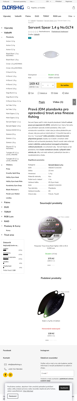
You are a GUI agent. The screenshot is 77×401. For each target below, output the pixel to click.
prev (29, 239)
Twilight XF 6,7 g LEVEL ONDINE (12, 160)
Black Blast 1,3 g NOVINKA (12, 55)
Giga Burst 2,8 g (12, 97)
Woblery (9, 165)
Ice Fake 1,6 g (11, 109)
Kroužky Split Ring (13, 173)
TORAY (7, 211)
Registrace (69, 1)
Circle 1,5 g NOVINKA (14, 64)
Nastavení (12, 396)
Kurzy (8, 230)
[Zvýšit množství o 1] (52, 85)
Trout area (9, 234)
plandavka (6, 253)
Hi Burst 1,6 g (11, 76)
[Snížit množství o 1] (42, 85)
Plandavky (10, 37)
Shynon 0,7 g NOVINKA (11, 148)
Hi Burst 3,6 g (11, 89)
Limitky (9, 198)
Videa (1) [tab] (58, 102)
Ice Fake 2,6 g (11, 105)
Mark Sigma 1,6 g (12, 118)
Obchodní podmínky (19, 2)
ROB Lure (8, 216)
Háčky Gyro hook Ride (14, 181)
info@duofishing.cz (15, 364)
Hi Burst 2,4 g (11, 84)
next (72, 239)
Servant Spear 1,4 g (13, 126)
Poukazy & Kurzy (12, 226)
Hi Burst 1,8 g (11, 80)
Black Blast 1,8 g (12, 60)
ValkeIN (8, 32)
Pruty (8, 169)
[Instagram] (10, 375)
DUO (6, 207)
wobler (5, 249)
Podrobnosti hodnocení (60, 31)
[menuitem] (7, 16)
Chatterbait (7, 266)
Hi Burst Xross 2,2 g (13, 101)
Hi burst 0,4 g (11, 72)
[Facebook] (5, 375)
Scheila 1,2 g (10, 138)
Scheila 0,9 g (10, 134)
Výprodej (8, 28)
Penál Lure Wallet (13, 194)
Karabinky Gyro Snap (14, 185)
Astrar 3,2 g (10, 49)
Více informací (28, 391)
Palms (7, 202)
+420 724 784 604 (15, 369)
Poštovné (6, 2)
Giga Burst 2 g (11, 93)
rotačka (5, 262)
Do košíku (65, 85)
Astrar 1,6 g (10, 41)
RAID (6, 221)
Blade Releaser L (12, 190)
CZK (47, 1)
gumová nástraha (9, 257)
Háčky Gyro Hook (12, 177)
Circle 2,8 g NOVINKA (14, 68)
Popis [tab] (42, 102)
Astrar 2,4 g (10, 45)
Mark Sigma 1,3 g (12, 113)
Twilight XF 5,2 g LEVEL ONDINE (12, 154)
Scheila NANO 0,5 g (13, 130)
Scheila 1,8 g (10, 142)
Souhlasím (64, 388)
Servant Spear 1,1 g (13, 122)
